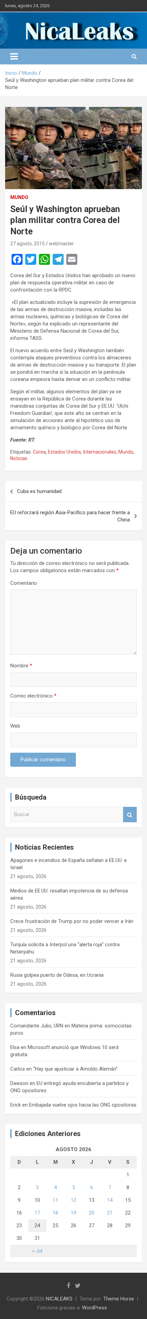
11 (55, 1200)
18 (55, 1213)
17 (37, 1213)
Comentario (23, 583)
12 (73, 1200)
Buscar (130, 814)
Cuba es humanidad (39, 491)
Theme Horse (118, 1299)
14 (109, 1200)
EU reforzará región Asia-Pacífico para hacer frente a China (70, 516)
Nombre (21, 666)
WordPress (94, 1308)
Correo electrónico (33, 696)
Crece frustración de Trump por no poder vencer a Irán (71, 921)
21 (109, 1213)
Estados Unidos (64, 452)
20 (91, 1213)
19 (73, 1213)
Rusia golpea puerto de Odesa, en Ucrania (57, 975)
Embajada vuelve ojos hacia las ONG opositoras (82, 1105)
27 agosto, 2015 (27, 243)
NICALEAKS (59, 1299)
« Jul (37, 1251)
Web (15, 726)
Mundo (19, 197)
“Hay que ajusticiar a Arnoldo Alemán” (75, 1069)
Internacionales (99, 452)
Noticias (18, 458)
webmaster (61, 243)
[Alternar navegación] (14, 56)
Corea (39, 452)
